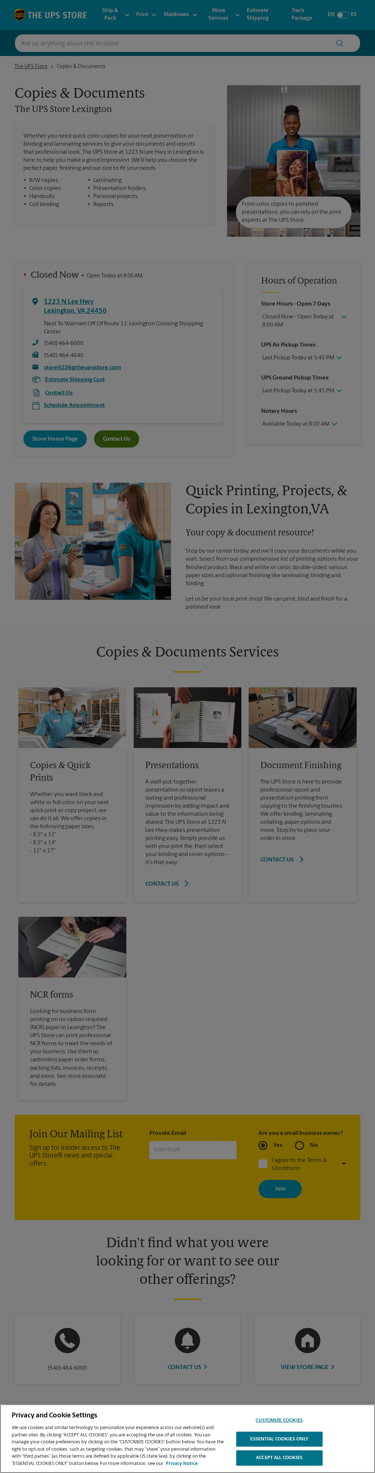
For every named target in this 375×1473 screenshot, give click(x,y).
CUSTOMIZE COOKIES (279, 1420)
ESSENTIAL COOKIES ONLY (279, 1439)
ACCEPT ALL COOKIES (279, 1457)
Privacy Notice (182, 1463)
